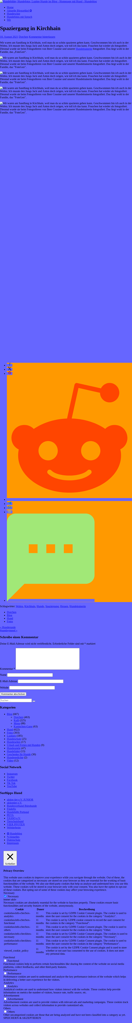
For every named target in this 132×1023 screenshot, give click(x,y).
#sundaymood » (8, 630)
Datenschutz (13, 839)
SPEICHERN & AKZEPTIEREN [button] (22, 1017)
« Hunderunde (8, 627)
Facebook (12, 780)
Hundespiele (13, 748)
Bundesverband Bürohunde (22, 805)
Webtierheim (14, 827)
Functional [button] (9, 957)
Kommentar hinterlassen (42, 36)
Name (3, 674)
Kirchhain (29, 606)
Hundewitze (13, 13)
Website (4, 687)
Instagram (12, 773)
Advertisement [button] (11, 995)
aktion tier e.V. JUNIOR (20, 799)
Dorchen (23, 36)
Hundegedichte (15, 757)
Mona (17, 723)
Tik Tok (11, 783)
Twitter (11, 776)
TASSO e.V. (14, 818)
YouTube (12, 786)
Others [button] (7, 1008)
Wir (9, 19)
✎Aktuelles (13, 836)
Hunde (40, 606)
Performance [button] (10, 970)
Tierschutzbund (15, 821)
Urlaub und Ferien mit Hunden (23, 745)
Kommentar (7, 668)
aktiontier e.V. (14, 802)
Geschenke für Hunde (19, 754)
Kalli (16, 720)
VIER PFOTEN (16, 824)
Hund (10, 618)
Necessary (13, 896)
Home (10, 7)
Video (10, 760)
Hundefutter (13, 751)
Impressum (13, 843)
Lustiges (11, 735)
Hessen (64, 606)
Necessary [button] (9, 892)
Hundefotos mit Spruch (19, 16)
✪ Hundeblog (14, 833)
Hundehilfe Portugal (18, 812)
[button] (9, 365)
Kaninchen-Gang (23, 726)
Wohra (19, 606)
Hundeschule (14, 738)
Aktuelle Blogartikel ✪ (19, 10)
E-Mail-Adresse (8, 681)
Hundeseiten (13, 741)
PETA (10, 815)
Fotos (10, 621)
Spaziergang (52, 606)
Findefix (11, 808)
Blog (9, 615)
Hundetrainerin (84, 48)
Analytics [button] (8, 982)
